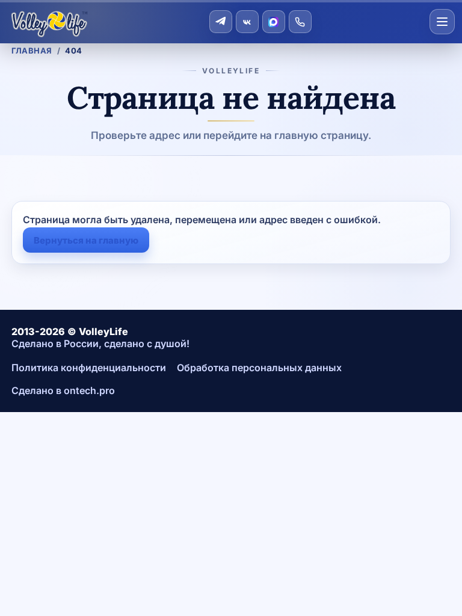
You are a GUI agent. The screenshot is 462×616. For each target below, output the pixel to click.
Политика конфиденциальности (88, 368)
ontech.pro (89, 390)
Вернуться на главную (86, 240)
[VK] (247, 21)
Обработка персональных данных (259, 368)
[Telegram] (220, 21)
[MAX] (273, 21)
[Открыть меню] (442, 21)
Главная (31, 50)
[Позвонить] (300, 21)
